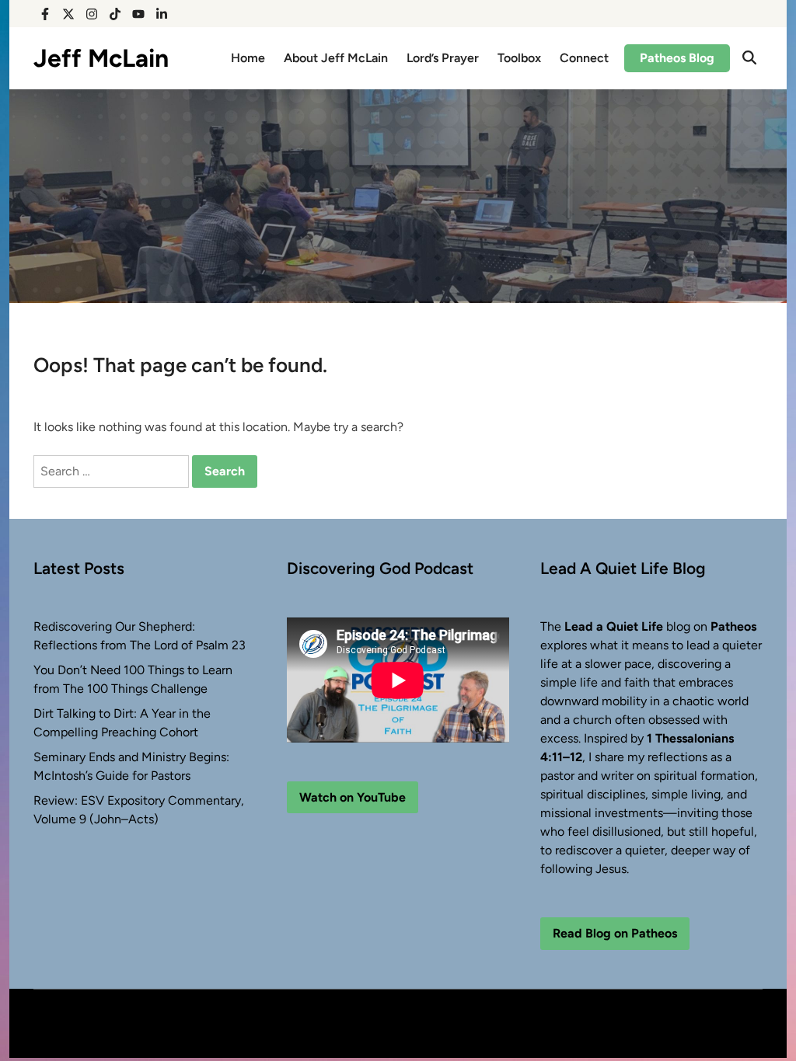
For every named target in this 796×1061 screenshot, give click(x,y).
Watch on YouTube (352, 797)
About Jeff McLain (336, 57)
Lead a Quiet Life (613, 626)
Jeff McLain (101, 58)
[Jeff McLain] (398, 195)
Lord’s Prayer (443, 57)
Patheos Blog (677, 57)
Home (248, 57)
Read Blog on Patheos (615, 933)
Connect (584, 57)
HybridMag (216, 1032)
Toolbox (519, 57)
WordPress (130, 1032)
